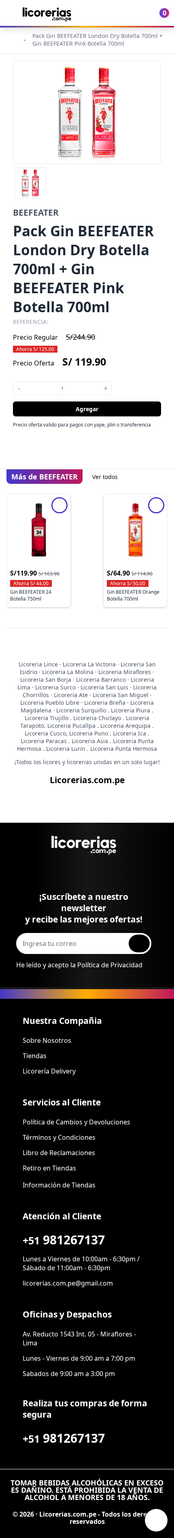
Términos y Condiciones (59, 1137)
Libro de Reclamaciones (59, 1152)
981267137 (64, 1239)
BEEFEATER (36, 212)
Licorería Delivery (49, 1071)
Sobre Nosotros (47, 1040)
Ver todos (105, 477)
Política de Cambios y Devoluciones (76, 1122)
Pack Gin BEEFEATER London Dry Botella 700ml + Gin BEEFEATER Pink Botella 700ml (97, 39)
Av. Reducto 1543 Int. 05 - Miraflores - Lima (79, 1338)
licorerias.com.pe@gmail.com (68, 1283)
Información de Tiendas (59, 1185)
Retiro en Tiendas (49, 1168)
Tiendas (35, 1055)
